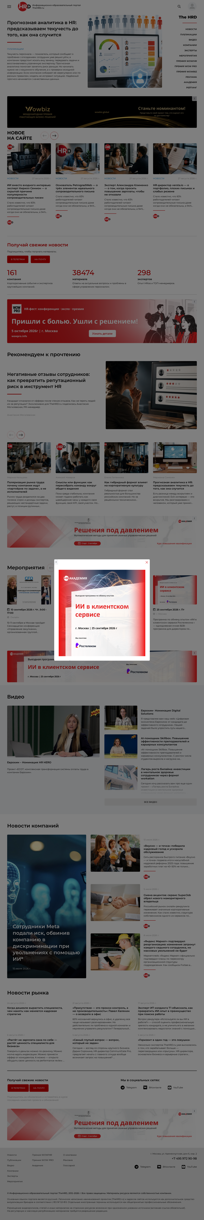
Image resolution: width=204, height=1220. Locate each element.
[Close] (146, 562)
